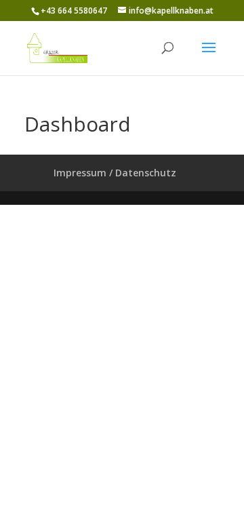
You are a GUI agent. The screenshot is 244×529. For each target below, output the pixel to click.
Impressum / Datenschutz (115, 172)
